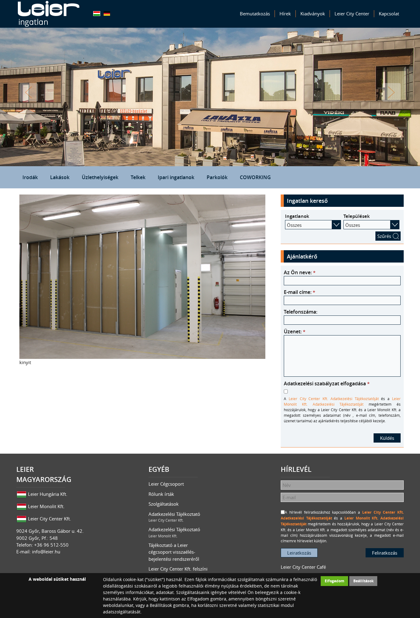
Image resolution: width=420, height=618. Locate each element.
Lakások (59, 177)
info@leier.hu (46, 551)
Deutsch (106, 13)
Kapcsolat (389, 13)
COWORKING (255, 177)
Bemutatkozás (255, 13)
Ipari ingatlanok (176, 177)
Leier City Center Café (303, 567)
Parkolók (217, 177)
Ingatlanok (297, 216)
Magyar (96, 13)
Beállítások (363, 581)
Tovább (391, 92)
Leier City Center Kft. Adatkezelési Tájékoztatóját (334, 398)
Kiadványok (312, 13)
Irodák (30, 177)
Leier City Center (352, 13)
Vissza (28, 92)
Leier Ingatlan (48, 14)
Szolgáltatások (164, 504)
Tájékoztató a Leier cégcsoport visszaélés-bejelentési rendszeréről (174, 552)
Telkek (138, 177)
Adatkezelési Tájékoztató (174, 517)
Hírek (285, 13)
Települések (356, 216)
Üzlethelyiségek (100, 177)
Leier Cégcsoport (166, 484)
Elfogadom (334, 581)
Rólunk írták (161, 494)
